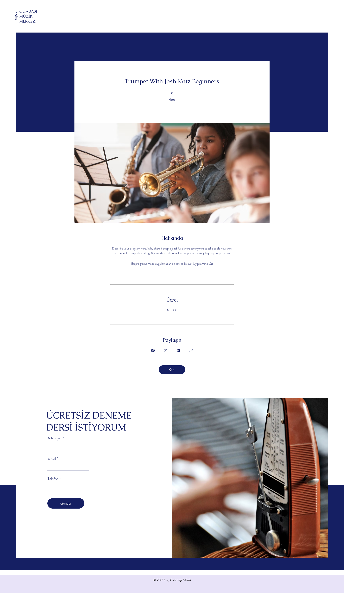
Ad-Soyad (55, 438)
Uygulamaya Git (203, 263)
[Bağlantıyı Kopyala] (191, 350)
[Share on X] (165, 350)
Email (52, 458)
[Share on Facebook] (152, 350)
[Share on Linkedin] (178, 350)
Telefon (53, 479)
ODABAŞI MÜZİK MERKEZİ (28, 16)
